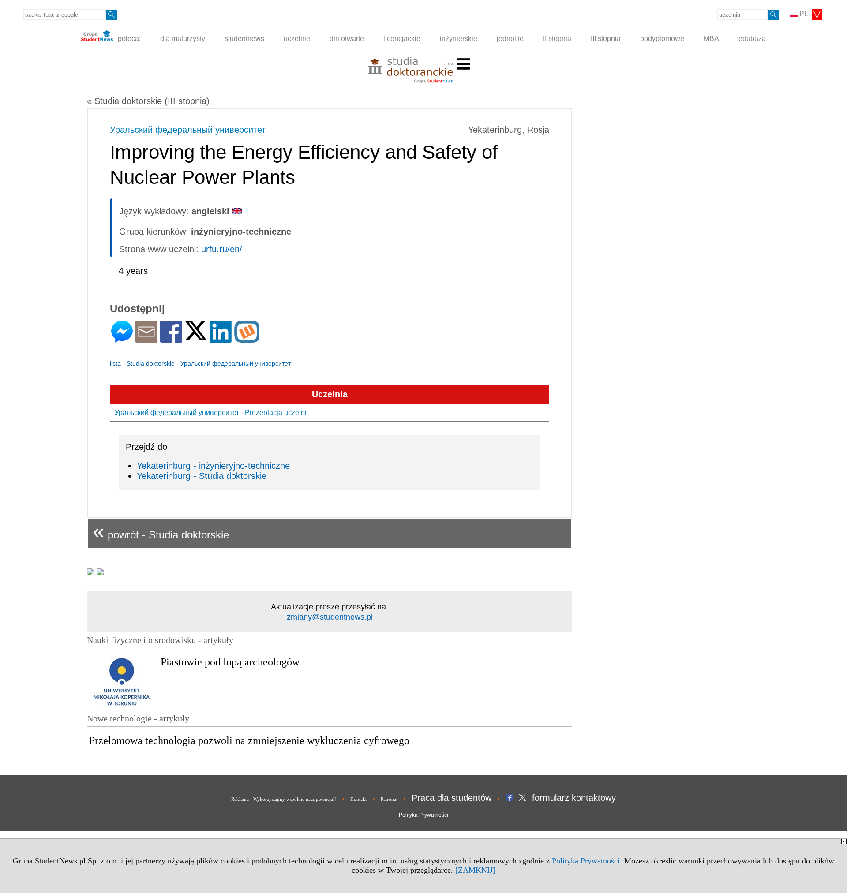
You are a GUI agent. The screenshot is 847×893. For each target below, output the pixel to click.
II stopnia (557, 38)
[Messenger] (122, 339)
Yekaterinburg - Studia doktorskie (201, 476)
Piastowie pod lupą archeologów (230, 662)
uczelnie (297, 38)
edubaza (752, 38)
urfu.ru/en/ (221, 249)
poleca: (128, 38)
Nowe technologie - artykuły (138, 718)
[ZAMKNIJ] (475, 870)
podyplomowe (662, 38)
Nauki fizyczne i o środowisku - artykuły (160, 640)
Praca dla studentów (451, 798)
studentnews (244, 38)
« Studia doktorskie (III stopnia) (148, 101)
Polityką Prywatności (586, 860)
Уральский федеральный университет (188, 130)
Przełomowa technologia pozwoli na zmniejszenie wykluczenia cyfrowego (249, 740)
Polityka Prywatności (423, 815)
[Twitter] (196, 337)
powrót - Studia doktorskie (161, 531)
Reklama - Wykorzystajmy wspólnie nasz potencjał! (283, 799)
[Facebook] (171, 339)
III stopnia (606, 38)
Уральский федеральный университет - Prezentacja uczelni (211, 412)
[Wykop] (246, 339)
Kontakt (358, 799)
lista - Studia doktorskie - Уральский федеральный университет (200, 363)
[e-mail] (146, 339)
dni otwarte (347, 38)
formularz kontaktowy (574, 798)
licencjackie (401, 38)
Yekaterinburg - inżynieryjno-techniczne (213, 466)
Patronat (389, 799)
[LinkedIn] (221, 339)
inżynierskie (458, 38)
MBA (711, 38)
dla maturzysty (182, 38)
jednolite (510, 38)
